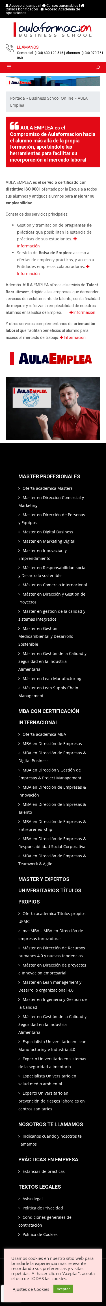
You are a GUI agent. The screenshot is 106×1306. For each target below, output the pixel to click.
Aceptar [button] (63, 1288)
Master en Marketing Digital (49, 541)
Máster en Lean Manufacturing (52, 678)
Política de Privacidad (43, 1208)
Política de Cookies (40, 1234)
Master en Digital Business (48, 532)
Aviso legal (33, 1198)
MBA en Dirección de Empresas (52, 743)
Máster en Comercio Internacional (55, 584)
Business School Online (51, 98)
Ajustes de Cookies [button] (31, 1289)
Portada (17, 98)
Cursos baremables (62, 5)
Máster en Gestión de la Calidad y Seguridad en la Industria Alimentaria (52, 661)
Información (84, 312)
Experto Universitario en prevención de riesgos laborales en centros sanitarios (51, 1101)
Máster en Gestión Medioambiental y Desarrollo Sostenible (45, 636)
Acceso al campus (24, 5)
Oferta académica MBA (44, 734)
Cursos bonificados (22, 9)
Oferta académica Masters (48, 488)
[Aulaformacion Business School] (53, 30)
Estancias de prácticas (44, 1171)
